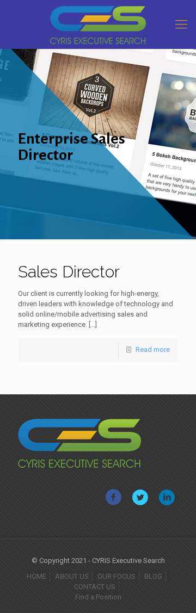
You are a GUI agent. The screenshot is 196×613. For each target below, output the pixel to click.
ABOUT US (72, 576)
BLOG (153, 576)
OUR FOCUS (116, 576)
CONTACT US (94, 587)
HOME (36, 576)
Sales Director (69, 271)
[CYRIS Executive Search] (98, 24)
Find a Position (98, 597)
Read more (153, 349)
